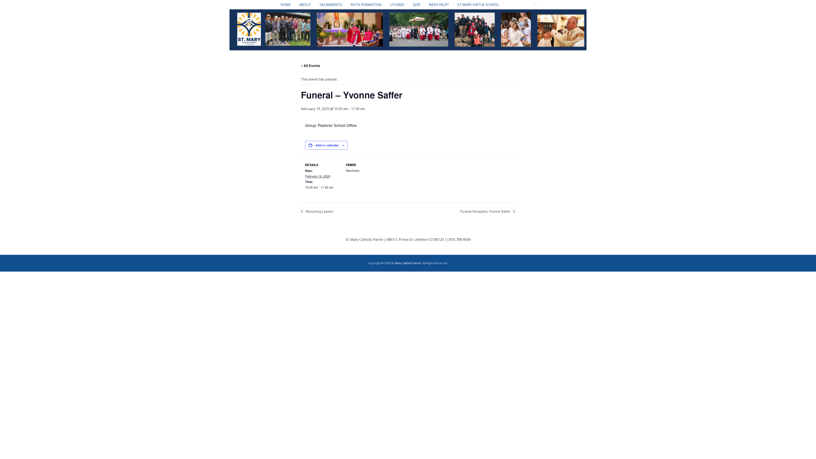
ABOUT (305, 4)
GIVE (416, 4)
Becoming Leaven (319, 211)
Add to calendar (327, 145)
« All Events (310, 65)
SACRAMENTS (331, 4)
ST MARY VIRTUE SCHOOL (478, 4)
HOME (285, 4)
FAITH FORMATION (366, 4)
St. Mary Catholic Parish (406, 263)
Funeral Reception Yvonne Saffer (485, 211)
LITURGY (397, 4)
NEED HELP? (439, 4)
